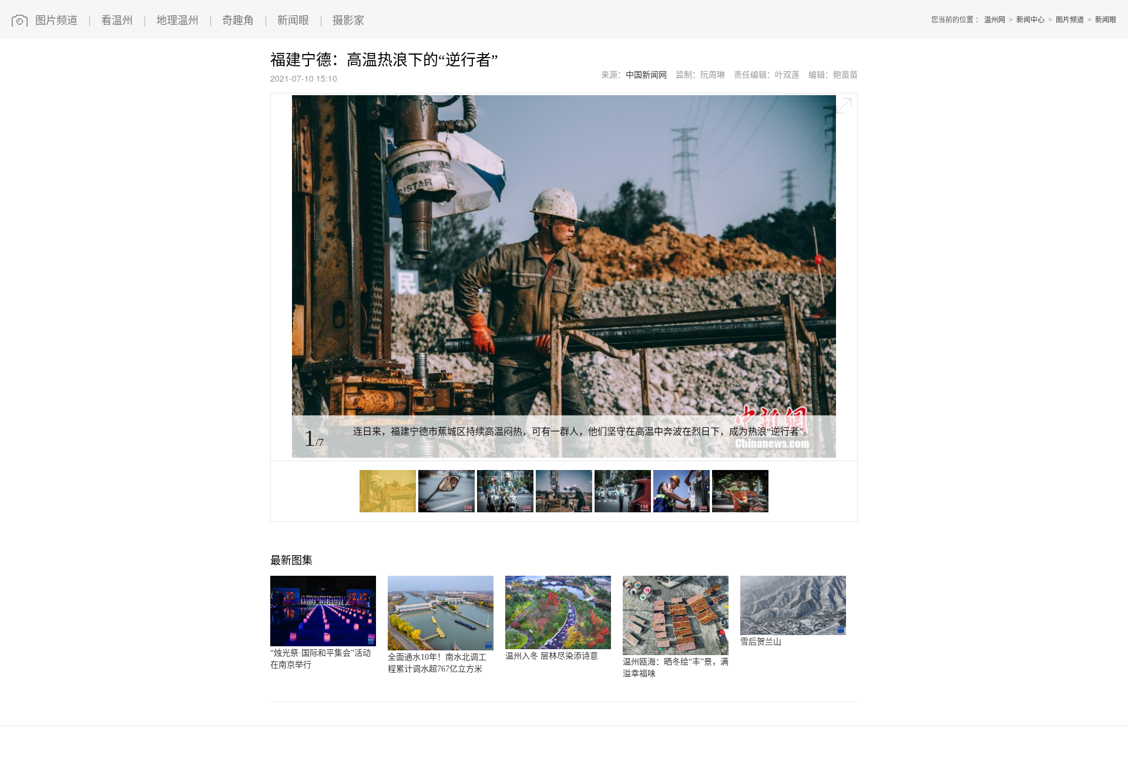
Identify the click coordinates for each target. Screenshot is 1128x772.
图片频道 (56, 20)
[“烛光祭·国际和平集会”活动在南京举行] (323, 644)
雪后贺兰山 (760, 641)
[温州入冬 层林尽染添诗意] (558, 647)
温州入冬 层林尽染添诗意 (551, 656)
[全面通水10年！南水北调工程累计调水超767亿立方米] (441, 648)
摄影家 (348, 20)
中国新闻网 (646, 75)
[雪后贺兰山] (793, 633)
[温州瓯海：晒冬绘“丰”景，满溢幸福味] (675, 653)
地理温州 (177, 20)
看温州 (117, 20)
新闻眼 (293, 20)
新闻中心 (1030, 20)
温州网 (994, 20)
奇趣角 (238, 20)
